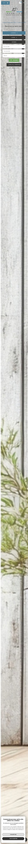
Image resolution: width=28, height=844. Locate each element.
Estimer (14, 42)
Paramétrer (13, 834)
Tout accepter (13, 838)
